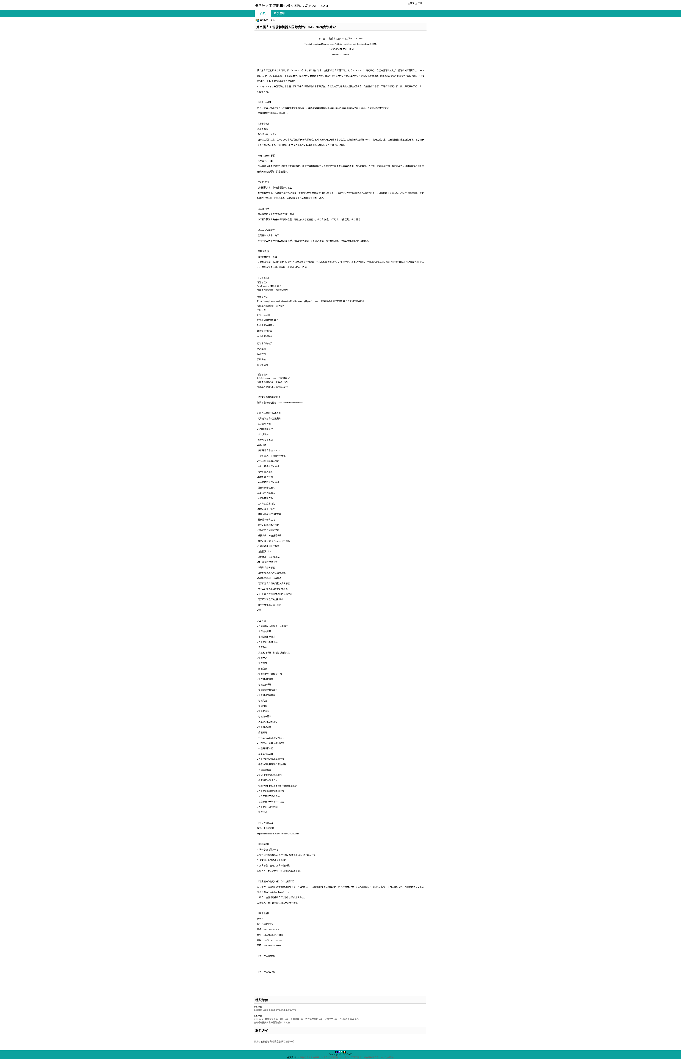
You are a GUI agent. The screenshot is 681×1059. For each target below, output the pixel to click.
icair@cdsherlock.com (279, 892)
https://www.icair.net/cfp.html (290, 402)
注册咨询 (265, 1041)
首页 (263, 13)
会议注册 (279, 13)
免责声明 (291, 1057)
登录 (278, 1041)
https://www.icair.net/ (340, 54)
